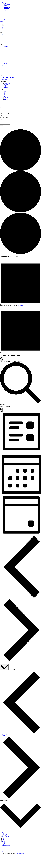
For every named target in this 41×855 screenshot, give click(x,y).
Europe (5, 95)
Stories (3, 2)
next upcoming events (21, 305)
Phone (1, 115)
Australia (5, 94)
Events (3, 840)
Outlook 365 (4, 833)
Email (1, 122)
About (3, 15)
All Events (6, 13)
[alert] (20, 282)
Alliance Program (7, 7)
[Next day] (21, 661)
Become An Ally (7, 8)
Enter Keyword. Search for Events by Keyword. (8, 361)
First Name (2, 118)
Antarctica (6, 92)
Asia (5, 93)
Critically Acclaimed (7, 104)
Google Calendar (5, 831)
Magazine (6, 3)
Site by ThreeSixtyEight (20, 853)
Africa (5, 91)
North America (6, 96)
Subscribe (1, 22)
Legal (3, 846)
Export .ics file (4, 835)
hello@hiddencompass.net (4, 851)
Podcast (5, 5)
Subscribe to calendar (3, 800)
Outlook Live (4, 834)
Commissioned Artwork (8, 103)
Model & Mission (7, 16)
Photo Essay (6, 105)
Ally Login (6, 10)
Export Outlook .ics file (6, 836)
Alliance (3, 6)
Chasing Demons (7, 83)
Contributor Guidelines (6, 845)
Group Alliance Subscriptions (9, 9)
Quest (5, 86)
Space (5, 98)
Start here (1, 21)
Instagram (3, 849)
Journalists (6, 18)
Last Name (2, 120)
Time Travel (6, 87)
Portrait (5, 85)
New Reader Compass (8, 17)
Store (5, 19)
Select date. (11, 669)
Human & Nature (7, 84)
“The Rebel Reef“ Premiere (9, 14)
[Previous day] (21, 598)
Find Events (2, 404)
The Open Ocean (7, 99)
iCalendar (3, 832)
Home (3, 838)
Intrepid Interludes (7, 4)
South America (6, 97)
